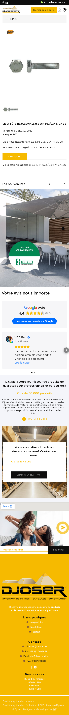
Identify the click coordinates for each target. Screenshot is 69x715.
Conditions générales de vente (18, 701)
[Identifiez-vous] (59, 9)
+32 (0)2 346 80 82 (38, 646)
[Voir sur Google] (9, 339)
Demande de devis (43, 10)
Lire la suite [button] (22, 362)
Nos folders (36, 627)
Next (61, 182)
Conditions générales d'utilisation (20, 705)
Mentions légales (55, 705)
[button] (2, 350)
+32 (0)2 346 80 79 (38, 651)
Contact (36, 632)
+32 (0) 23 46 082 (21, 461)
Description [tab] (14, 156)
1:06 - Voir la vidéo (37, 418)
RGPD (41, 705)
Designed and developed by (37, 709)
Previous (52, 182)
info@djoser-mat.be (39, 656)
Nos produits (36, 622)
